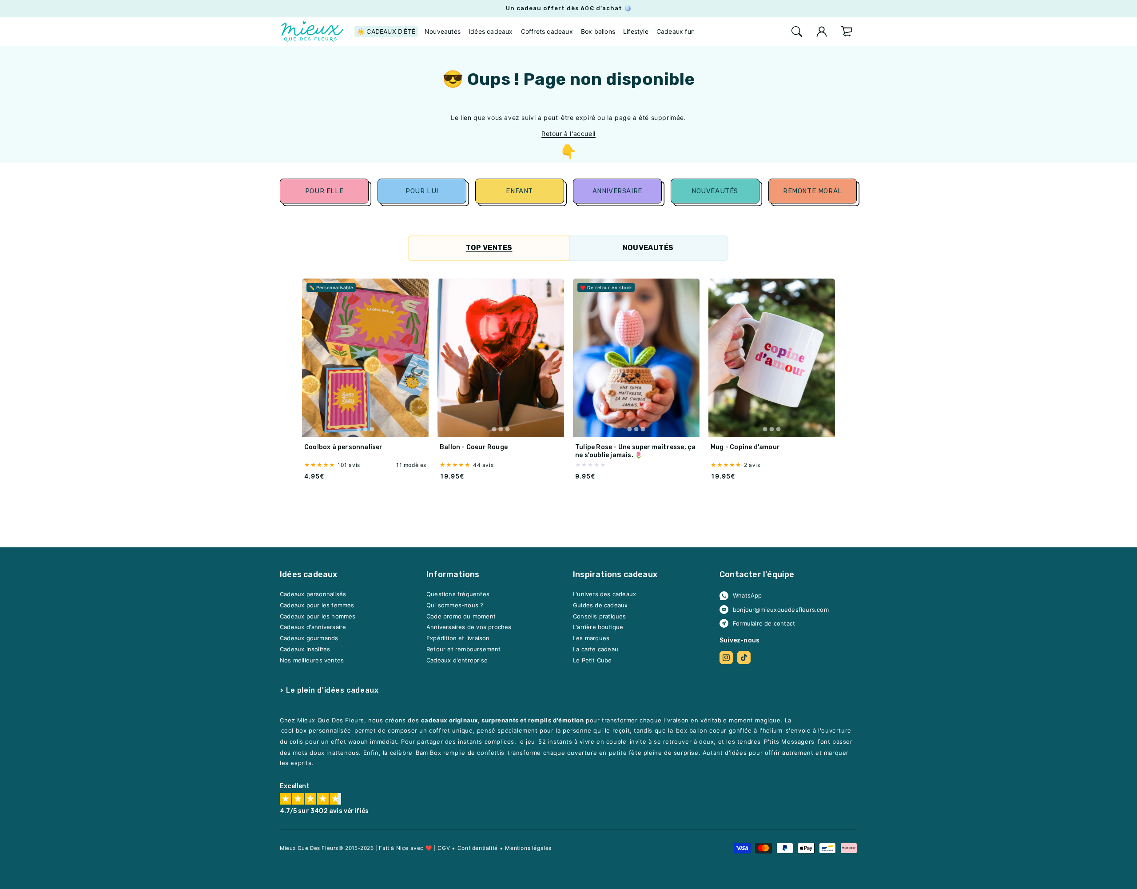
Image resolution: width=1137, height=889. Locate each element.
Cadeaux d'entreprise (457, 660)
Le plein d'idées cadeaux (332, 690)
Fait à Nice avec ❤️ (405, 848)
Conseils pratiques (599, 616)
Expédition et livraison (458, 638)
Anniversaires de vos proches (469, 627)
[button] (796, 31)
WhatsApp (747, 595)
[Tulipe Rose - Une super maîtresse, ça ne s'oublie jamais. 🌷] (636, 358)
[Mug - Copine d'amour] (771, 358)
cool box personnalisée (316, 730)
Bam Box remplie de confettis (460, 753)
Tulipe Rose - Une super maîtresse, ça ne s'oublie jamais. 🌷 (635, 451)
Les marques (591, 638)
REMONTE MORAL (813, 191)
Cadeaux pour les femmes (317, 605)
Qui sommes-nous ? (454, 605)
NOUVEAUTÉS (715, 191)
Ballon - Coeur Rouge (474, 447)
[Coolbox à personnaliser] (365, 358)
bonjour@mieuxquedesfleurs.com (781, 609)
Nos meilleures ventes (312, 660)
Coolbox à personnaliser (343, 447)
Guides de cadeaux (600, 605)
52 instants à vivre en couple (582, 741)
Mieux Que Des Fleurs (309, 848)
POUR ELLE (324, 191)
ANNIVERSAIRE (617, 191)
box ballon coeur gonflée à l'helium (729, 730)
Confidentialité (477, 848)
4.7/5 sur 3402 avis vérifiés (324, 811)
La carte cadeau (595, 649)
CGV (443, 848)
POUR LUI (422, 191)
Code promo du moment (461, 616)
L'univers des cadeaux (604, 594)
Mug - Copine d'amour (745, 447)
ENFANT (520, 191)
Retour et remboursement (463, 649)
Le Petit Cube (592, 660)
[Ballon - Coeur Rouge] (500, 358)
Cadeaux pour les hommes (318, 616)
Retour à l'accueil (568, 133)
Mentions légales (528, 848)
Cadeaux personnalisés (313, 594)
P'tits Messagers (789, 741)
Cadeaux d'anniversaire (313, 627)
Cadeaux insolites (305, 649)
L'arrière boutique (598, 627)
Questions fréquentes (457, 594)
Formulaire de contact (764, 623)
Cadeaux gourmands (309, 638)
